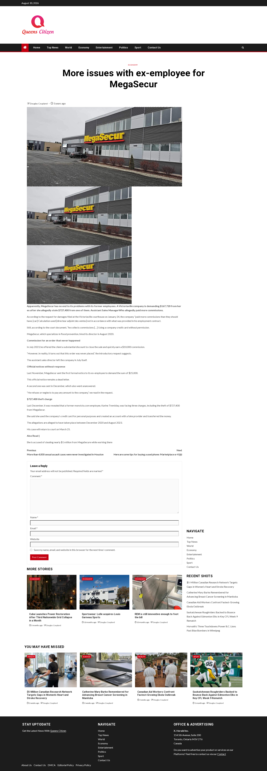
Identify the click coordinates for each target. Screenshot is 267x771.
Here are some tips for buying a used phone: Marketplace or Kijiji (148, 452)
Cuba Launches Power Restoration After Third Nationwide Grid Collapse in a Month (50, 617)
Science (86, 657)
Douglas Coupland (39, 103)
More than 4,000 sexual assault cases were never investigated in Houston (65, 452)
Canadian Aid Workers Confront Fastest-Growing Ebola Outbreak (156, 693)
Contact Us (154, 47)
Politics (123, 47)
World (68, 47)
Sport (138, 47)
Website (34, 539)
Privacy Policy (83, 765)
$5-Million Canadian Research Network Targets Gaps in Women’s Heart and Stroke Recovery (49, 695)
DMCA (51, 765)
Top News (52, 47)
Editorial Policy (65, 765)
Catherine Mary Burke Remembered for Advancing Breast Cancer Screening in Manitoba (105, 695)
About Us (26, 765)
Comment (36, 476)
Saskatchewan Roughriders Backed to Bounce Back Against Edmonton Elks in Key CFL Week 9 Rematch (212, 616)
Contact (221, 753)
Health (31, 657)
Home (36, 47)
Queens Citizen (58, 730)
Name (34, 517)
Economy (83, 47)
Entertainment (104, 47)
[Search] (243, 48)
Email (34, 528)
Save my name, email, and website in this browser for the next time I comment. (74, 549)
